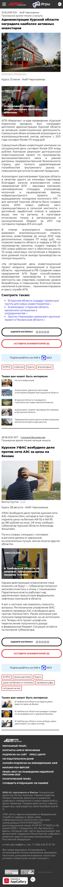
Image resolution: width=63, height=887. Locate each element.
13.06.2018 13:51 (9, 12)
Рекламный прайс (14, 746)
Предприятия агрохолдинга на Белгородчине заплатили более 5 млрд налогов (37, 420)
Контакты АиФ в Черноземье (21, 750)
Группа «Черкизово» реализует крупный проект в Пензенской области (32, 318)
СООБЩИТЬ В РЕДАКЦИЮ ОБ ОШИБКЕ (25, 783)
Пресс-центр (37, 754)
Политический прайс (16, 778)
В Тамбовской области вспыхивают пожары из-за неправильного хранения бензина (36, 712)
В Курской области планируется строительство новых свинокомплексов (34, 401)
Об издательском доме (18, 758)
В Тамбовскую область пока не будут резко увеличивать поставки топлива (35, 722)
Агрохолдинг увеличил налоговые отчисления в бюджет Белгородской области (36, 391)
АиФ (23, 502)
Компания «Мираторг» (14, 74)
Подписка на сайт (14, 754)
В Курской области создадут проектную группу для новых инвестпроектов (32, 302)
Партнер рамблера (44, 872)
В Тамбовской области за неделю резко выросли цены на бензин (34, 703)
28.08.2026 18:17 (10, 437)
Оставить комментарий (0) (31, 343)
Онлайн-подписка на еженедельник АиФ (29, 763)
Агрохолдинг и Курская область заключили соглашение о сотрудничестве (27, 310)
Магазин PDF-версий (15, 767)
